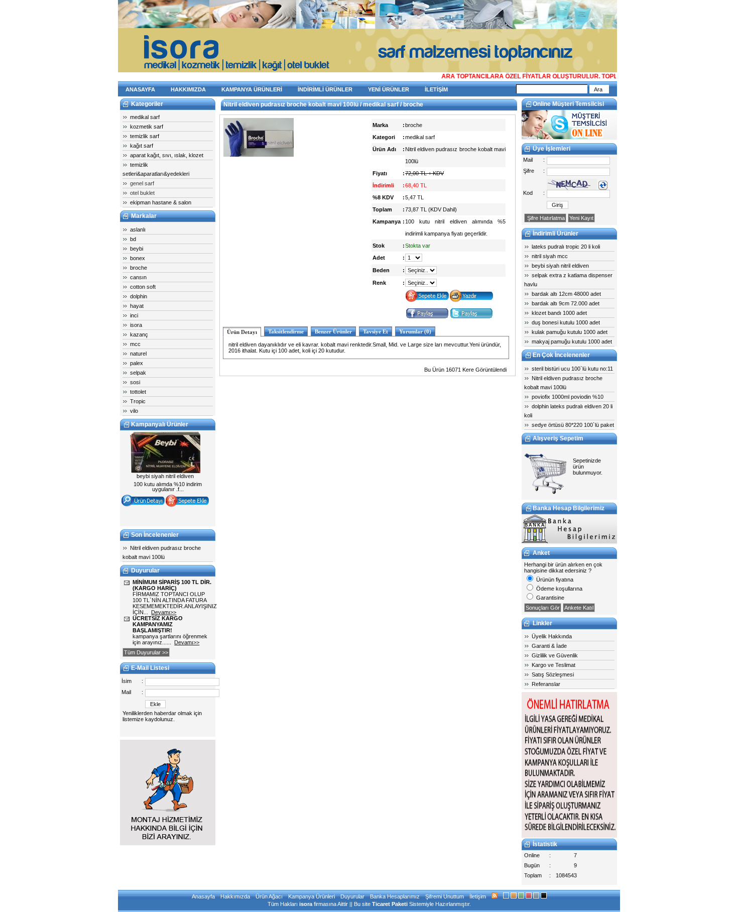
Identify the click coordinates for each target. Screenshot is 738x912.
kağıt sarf (141, 146)
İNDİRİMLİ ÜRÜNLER (325, 89)
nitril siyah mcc (550, 256)
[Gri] (536, 896)
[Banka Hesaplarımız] (569, 541)
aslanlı (138, 229)
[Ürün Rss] (494, 896)
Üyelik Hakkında (552, 636)
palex (136, 363)
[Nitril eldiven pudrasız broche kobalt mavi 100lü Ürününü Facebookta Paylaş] (427, 317)
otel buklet (142, 193)
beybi (136, 249)
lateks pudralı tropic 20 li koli (566, 247)
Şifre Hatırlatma (545, 218)
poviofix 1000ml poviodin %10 (567, 397)
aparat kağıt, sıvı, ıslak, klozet (166, 155)
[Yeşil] (521, 896)
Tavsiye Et (375, 331)
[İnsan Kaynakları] (569, 836)
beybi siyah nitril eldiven (560, 266)
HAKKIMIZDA (188, 89)
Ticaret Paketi (390, 904)
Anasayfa (203, 896)
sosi (135, 382)
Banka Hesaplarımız (395, 896)
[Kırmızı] (529, 896)
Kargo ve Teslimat (553, 665)
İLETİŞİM (436, 89)
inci (134, 315)
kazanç (139, 334)
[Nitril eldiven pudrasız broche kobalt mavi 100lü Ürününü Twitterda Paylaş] (471, 317)
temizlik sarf (144, 136)
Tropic (138, 401)
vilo (134, 411)
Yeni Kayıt (581, 218)
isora (136, 325)
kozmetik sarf (146, 127)
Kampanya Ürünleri (311, 896)
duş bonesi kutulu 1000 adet (566, 322)
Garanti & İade (549, 646)
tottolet (138, 392)
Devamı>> (163, 612)
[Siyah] (544, 896)
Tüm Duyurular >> (146, 652)
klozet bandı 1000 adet (559, 313)
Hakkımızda (235, 896)
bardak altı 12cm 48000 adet (566, 294)
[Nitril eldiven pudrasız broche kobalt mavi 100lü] (258, 155)
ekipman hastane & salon (160, 202)
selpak (138, 373)
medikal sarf (145, 117)
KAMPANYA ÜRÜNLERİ (251, 89)
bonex (137, 258)
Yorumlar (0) (415, 331)
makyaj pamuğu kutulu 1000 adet (572, 341)
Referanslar (546, 684)
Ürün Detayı (242, 332)
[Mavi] (506, 896)
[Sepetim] (547, 494)
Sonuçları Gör (543, 608)
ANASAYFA (140, 89)
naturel (138, 354)
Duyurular (352, 896)
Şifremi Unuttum (444, 896)
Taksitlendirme (286, 331)
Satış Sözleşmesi (553, 674)
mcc (135, 344)
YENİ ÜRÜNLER (388, 89)
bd (133, 239)
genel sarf (142, 183)
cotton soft (143, 287)
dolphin (138, 296)
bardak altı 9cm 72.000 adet (565, 303)
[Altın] (514, 896)
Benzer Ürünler (333, 331)
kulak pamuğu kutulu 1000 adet (569, 332)
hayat (137, 306)
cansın (138, 277)
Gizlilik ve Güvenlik (555, 655)
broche (138, 268)
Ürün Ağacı (269, 896)
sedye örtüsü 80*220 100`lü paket (573, 425)
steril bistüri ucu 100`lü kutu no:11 (572, 369)
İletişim (477, 896)
